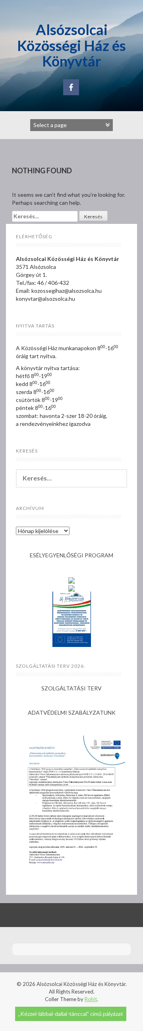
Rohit (91, 999)
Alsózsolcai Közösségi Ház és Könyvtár (71, 45)
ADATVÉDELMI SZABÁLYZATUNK (72, 712)
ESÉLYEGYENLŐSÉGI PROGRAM (71, 555)
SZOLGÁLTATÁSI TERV (71, 688)
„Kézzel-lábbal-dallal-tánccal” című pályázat (70, 1013)
